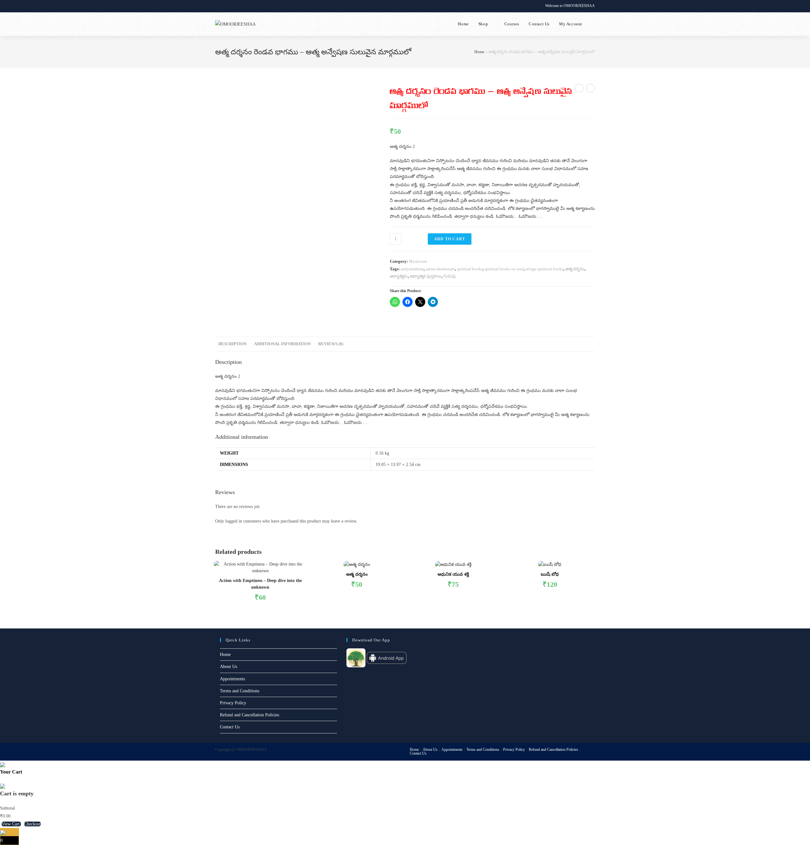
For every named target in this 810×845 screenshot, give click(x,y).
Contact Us (230, 727)
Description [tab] (232, 344)
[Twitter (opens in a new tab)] (218, 6)
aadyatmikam (412, 268)
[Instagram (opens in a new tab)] (231, 6)
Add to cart (449, 239)
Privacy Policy (233, 703)
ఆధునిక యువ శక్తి (453, 574)
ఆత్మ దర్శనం (575, 268)
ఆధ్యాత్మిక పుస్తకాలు (425, 276)
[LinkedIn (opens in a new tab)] (238, 6)
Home (479, 51)
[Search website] (593, 24)
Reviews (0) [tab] (330, 344)
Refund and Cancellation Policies (249, 715)
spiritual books (470, 268)
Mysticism (418, 261)
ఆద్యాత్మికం (399, 276)
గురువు (449, 276)
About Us (228, 666)
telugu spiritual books (544, 268)
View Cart (11, 824)
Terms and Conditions (239, 691)
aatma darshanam (440, 268)
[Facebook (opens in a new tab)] (224, 6)
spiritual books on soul (504, 268)
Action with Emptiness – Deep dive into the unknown (260, 584)
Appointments (232, 679)
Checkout (32, 824)
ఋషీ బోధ (550, 574)
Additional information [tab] (282, 344)
